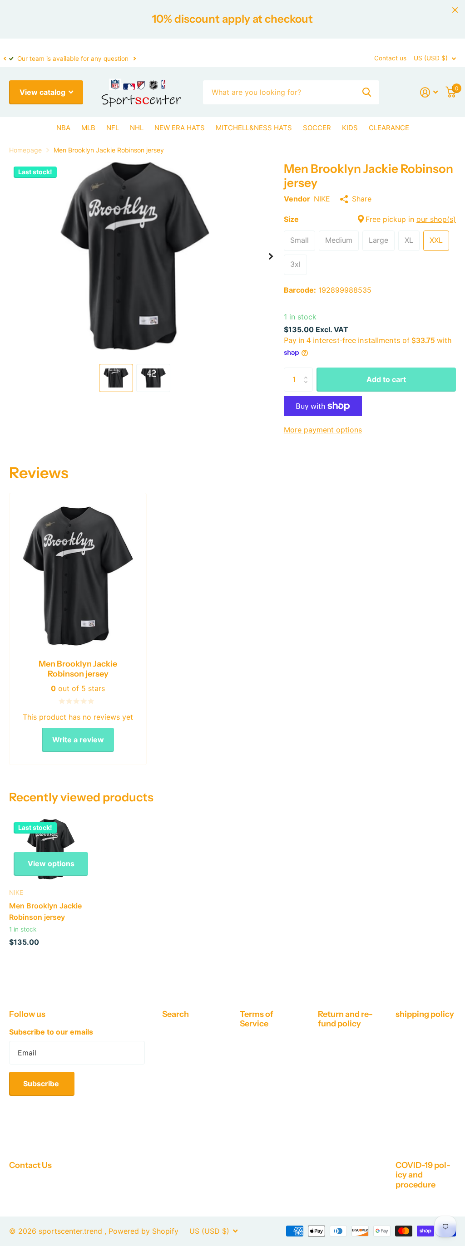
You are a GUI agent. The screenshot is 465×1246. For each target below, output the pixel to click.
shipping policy (425, 1014)
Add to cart (386, 379)
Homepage (25, 150)
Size (370, 219)
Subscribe (42, 1083)
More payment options (323, 429)
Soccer (317, 127)
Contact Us (30, 1165)
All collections (63, 129)
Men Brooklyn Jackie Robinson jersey (45, 911)
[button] (4, 58)
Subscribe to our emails (51, 1031)
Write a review (78, 739)
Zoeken (366, 92)
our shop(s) (436, 219)
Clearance (389, 127)
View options (51, 863)
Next (134, 58)
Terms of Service (256, 1019)
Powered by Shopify (143, 1231)
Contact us (390, 58)
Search (175, 1014)
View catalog (43, 92)
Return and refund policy (345, 1019)
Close (455, 10)
